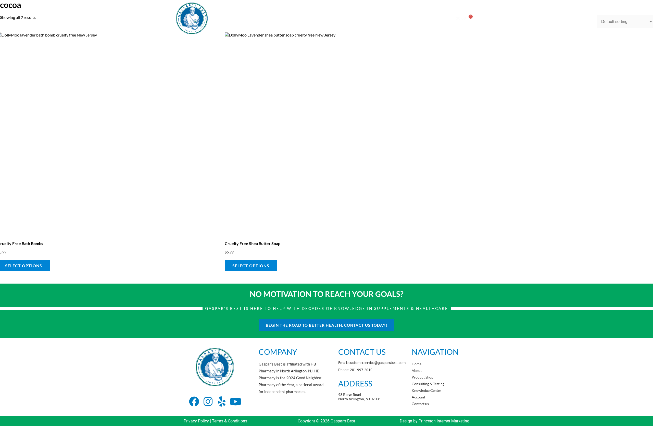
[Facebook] (194, 401)
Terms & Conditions (229, 421)
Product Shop (296, 18)
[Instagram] (208, 401)
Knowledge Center (374, 18)
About (271, 18)
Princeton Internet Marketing (444, 421)
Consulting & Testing (333, 18)
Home (252, 18)
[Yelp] (222, 401)
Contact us (430, 18)
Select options (250, 265)
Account (406, 18)
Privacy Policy (196, 421)
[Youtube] (235, 401)
